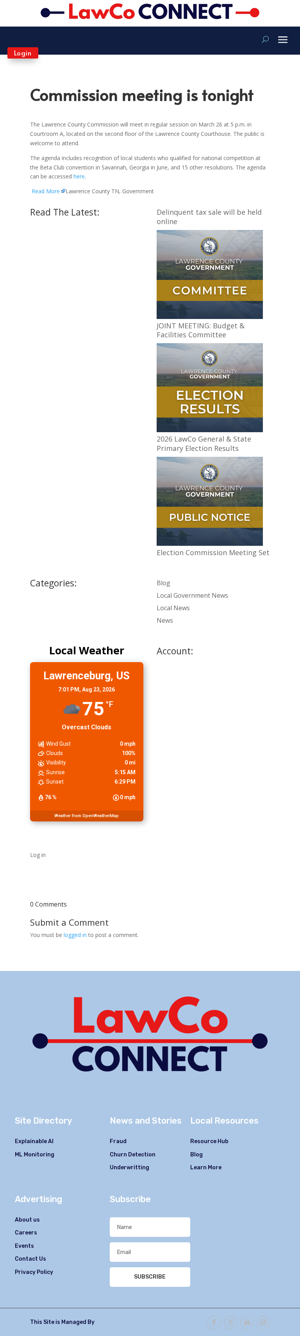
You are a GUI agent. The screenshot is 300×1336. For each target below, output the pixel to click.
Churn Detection (132, 1154)
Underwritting (129, 1167)
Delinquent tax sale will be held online (209, 216)
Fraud (118, 1141)
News (165, 620)
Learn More (205, 1167)
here (79, 176)
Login (23, 52)
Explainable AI (34, 1141)
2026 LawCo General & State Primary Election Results (204, 443)
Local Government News (192, 595)
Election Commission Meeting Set (213, 552)
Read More (46, 191)
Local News (173, 608)
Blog (163, 583)
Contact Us (30, 1259)
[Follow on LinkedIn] (247, 1322)
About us (27, 1220)
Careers (26, 1232)
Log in (38, 855)
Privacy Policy (34, 1272)
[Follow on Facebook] (214, 1322)
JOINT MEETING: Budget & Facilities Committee (201, 330)
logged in (75, 935)
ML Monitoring (34, 1154)
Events (24, 1246)
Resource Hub (209, 1141)
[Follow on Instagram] (263, 1322)
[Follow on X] (230, 1322)
